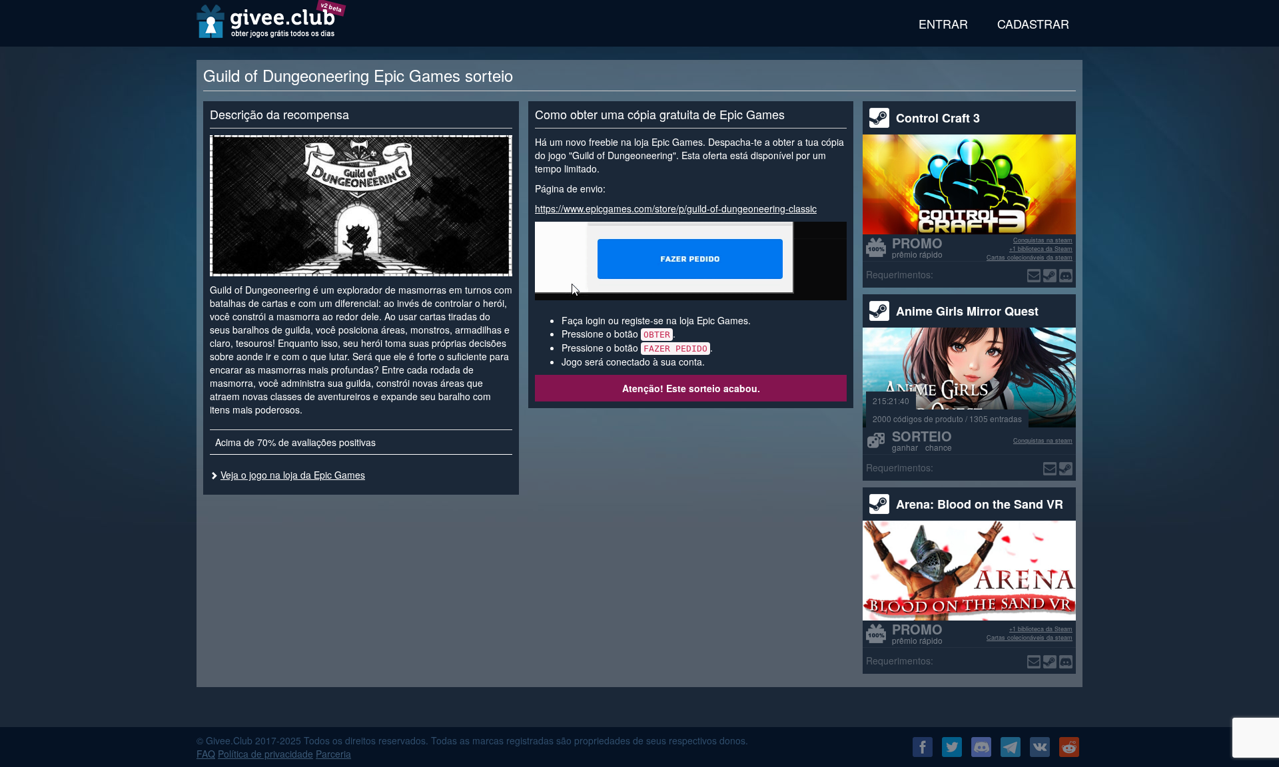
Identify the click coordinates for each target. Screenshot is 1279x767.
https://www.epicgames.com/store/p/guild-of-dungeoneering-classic (676, 208)
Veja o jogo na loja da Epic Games (292, 474)
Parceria (333, 753)
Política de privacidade (265, 753)
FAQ (206, 753)
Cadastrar (1033, 23)
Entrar (943, 23)
